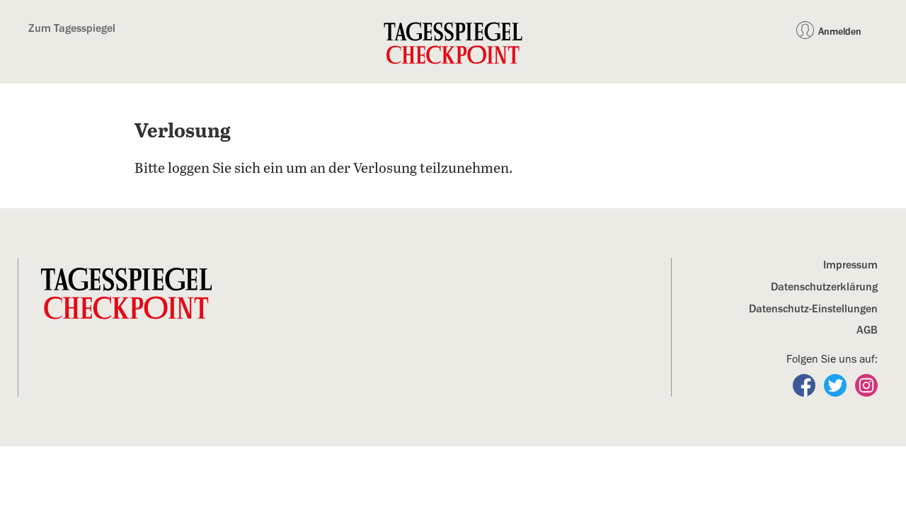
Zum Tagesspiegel (71, 28)
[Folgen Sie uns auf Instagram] (866, 384)
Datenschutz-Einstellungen (813, 308)
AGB (867, 330)
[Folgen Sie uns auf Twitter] (836, 384)
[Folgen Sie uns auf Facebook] (805, 384)
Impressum (850, 265)
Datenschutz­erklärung (824, 287)
